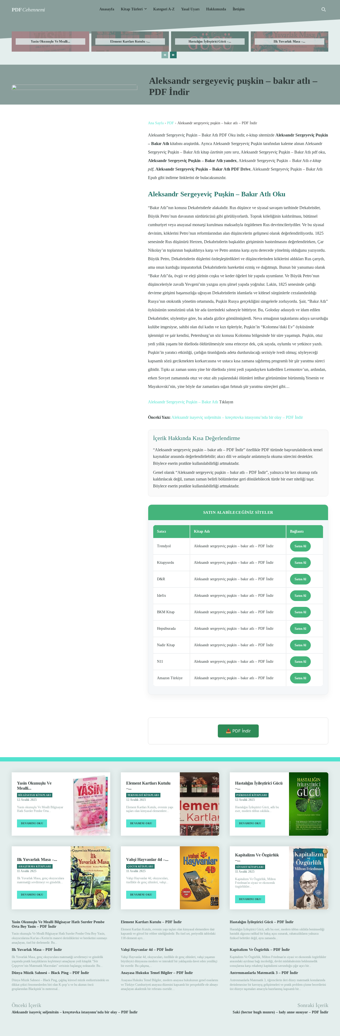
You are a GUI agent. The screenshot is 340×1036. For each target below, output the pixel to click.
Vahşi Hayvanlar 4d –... (147, 859)
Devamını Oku (32, 823)
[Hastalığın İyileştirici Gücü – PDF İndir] (308, 803)
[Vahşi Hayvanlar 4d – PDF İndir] (199, 877)
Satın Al (300, 546)
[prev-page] (165, 55)
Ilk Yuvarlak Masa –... (289, 41)
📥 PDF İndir (238, 731)
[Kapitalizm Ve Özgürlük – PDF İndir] (308, 877)
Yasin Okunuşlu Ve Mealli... (50, 41)
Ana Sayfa (156, 123)
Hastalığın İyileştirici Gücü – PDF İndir (262, 922)
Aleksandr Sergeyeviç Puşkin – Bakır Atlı (183, 402)
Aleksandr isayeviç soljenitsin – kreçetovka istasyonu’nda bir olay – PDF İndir (237, 417)
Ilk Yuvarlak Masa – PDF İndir (37, 950)
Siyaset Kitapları (250, 867)
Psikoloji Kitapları (251, 795)
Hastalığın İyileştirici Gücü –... (210, 41)
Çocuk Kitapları (141, 866)
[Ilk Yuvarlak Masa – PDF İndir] (90, 877)
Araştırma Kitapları (34, 866)
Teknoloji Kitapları (143, 795)
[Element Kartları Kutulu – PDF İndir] (199, 803)
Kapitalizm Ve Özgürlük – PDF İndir (260, 950)
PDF (170, 123)
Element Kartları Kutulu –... (130, 41)
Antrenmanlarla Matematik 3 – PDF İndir (264, 973)
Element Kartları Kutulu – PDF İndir (151, 922)
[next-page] (173, 55)
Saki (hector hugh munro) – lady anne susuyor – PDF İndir (280, 1012)
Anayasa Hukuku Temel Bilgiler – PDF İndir (157, 973)
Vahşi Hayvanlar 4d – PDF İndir (147, 950)
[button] (323, 9)
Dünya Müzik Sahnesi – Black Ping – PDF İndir (50, 973)
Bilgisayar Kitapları (34, 795)
